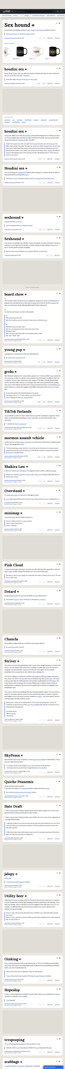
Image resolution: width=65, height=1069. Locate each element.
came (20, 79)
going (16, 600)
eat (8, 305)
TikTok (6, 416)
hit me (13, 647)
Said (33, 418)
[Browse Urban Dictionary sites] (7, 11)
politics (40, 696)
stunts (21, 882)
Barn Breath (14, 159)
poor (8, 762)
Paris (29, 766)
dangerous (22, 173)
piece (27, 788)
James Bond (15, 882)
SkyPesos (6, 771)
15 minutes (38, 179)
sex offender (15, 122)
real (16, 811)
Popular (31, 243)
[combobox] (34, 11)
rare (20, 996)
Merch (58, 38)
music (8, 378)
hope (8, 976)
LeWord (12, 529)
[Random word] (54, 11)
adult (20, 354)
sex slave (7, 122)
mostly (13, 517)
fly (40, 768)
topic (16, 495)
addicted (23, 30)
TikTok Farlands (8, 427)
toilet (22, 1044)
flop (43, 643)
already (17, 826)
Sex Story (19, 120)
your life (41, 251)
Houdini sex (7, 182)
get (21, 600)
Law (17, 471)
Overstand (7, 502)
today (45, 251)
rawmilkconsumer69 (15, 1004)
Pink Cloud (6, 581)
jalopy (5, 885)
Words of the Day (6, 15)
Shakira (36, 475)
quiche (15, 792)
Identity (27, 15)
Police (6, 963)
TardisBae (12, 650)
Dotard (6, 603)
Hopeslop (6, 1004)
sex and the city (53, 120)
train (16, 179)
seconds (34, 79)
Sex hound (6, 38)
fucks (52, 245)
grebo (5, 401)
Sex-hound (13, 229)
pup (20, 358)
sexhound (7, 120)
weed (36, 976)
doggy (15, 73)
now (22, 398)
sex (14, 120)
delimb (12, 255)
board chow (7, 339)
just (13, 358)
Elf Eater (13, 502)
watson (10, 885)
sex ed (24, 122)
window (20, 140)
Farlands (21, 424)
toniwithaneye (14, 581)
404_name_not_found (16, 771)
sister (32, 499)
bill (26, 226)
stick (45, 320)
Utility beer (7, 923)
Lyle (7, 915)
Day (29, 450)
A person (7, 222)
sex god (36, 120)
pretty (19, 575)
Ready (33, 30)
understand (9, 495)
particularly (21, 1066)
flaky (30, 1066)
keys (25, 301)
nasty (37, 1048)
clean (18, 320)
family (7, 444)
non (24, 963)
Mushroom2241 (17, 796)
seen (43, 994)
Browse (15, 15)
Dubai (28, 475)
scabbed (7, 1066)
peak (47, 788)
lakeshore (13, 923)
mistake (53, 471)
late (28, 354)
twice (27, 79)
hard (17, 762)
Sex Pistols (28, 120)
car (10, 878)
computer (53, 303)
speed (6, 966)
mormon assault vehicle (10, 456)
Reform (24, 471)
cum (8, 76)
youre (26, 251)
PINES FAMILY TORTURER (19, 427)
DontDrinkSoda (13, 979)
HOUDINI (26, 76)
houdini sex (7, 83)
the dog (13, 361)
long (22, 596)
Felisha (15, 34)
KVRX (18, 456)
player (25, 521)
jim (20, 226)
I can (8, 882)
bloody (26, 398)
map (6, 517)
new (33, 569)
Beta (45, 676)
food (12, 334)
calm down (42, 600)
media (23, 788)
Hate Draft (6, 838)
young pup (6, 361)
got (33, 705)
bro (25, 424)
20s (37, 354)
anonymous (12, 603)
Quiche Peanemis (8, 796)
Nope (13, 917)
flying (33, 643)
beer (9, 900)
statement (22, 495)
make (36, 596)
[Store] (57, 11)
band (31, 395)
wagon (22, 442)
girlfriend (28, 136)
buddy (52, 144)
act (8, 173)
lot (17, 222)
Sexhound (6, 255)
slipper (37, 643)
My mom (8, 647)
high (32, 907)
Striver (6, 719)
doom (27, 175)
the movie (28, 792)
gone (50, 679)
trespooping (7, 1051)
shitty (7, 878)
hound (28, 34)
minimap (6, 529)
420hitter (13, 83)
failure (54, 681)
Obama (13, 714)
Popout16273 (14, 38)
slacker (25, 670)
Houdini (6, 136)
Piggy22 (13, 182)
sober (10, 572)
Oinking (6, 979)
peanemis (20, 792)
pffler (12, 838)
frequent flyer (36, 760)
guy (12, 575)
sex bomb (43, 120)
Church (21, 450)
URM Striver (12, 719)
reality (46, 572)
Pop (47, 378)
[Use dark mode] (61, 11)
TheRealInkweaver (16, 1051)
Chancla (6, 650)
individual (12, 596)
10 (8, 1000)
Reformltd (14, 480)
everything (28, 517)
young (56, 245)
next (30, 1044)
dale (31, 226)
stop (18, 1048)
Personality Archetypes (38, 15)
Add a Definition (51, 15)
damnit (11, 34)
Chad (19, 823)
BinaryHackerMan (16, 339)
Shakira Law (7, 480)
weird (29, 418)
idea (47, 499)
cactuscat (11, 401)
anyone (41, 30)
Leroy (7, 499)
